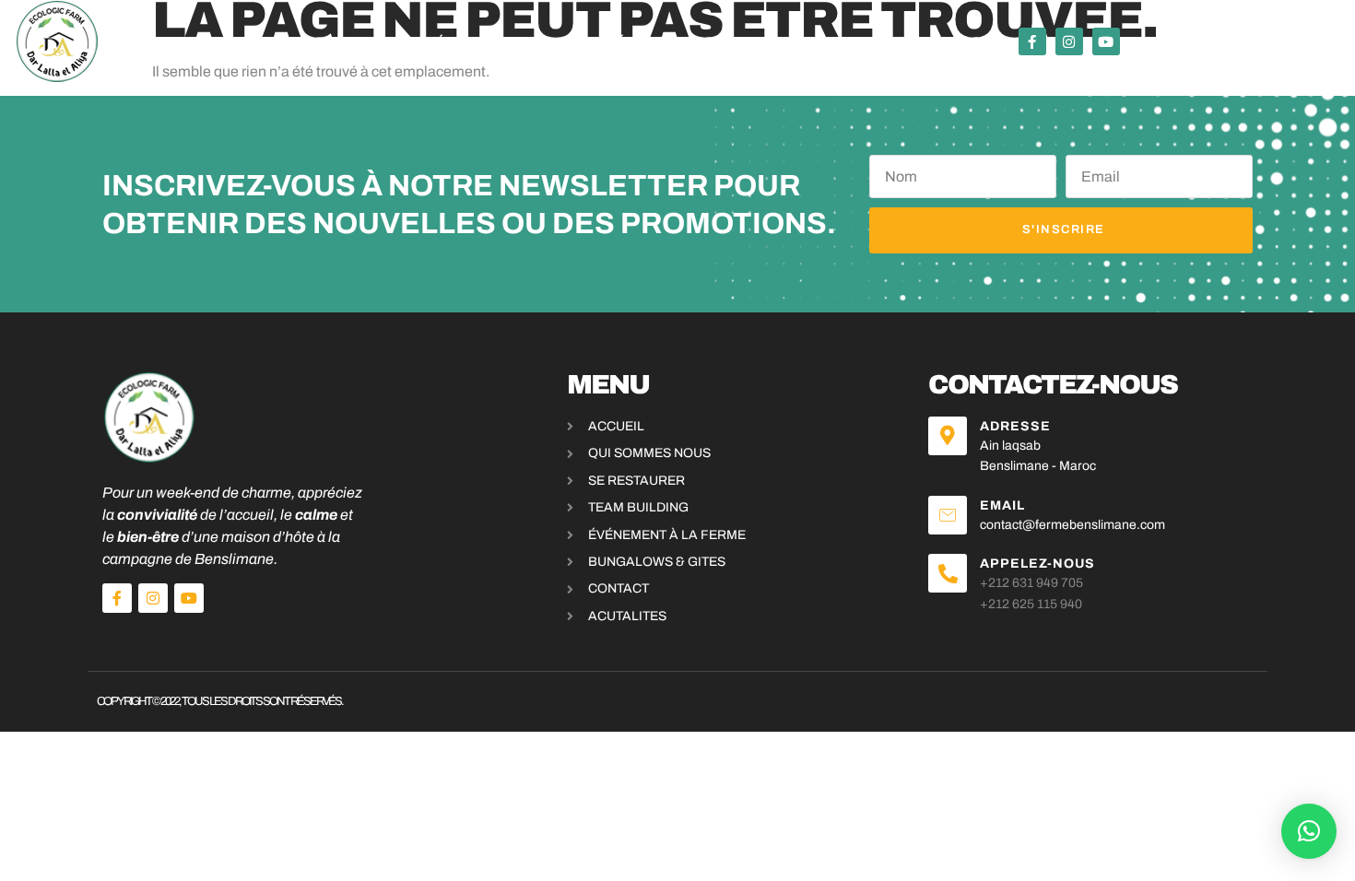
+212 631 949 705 (1031, 583)
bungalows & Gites (751, 42)
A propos (886, 42)
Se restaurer (362, 42)
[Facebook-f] (1032, 41)
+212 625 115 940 (1031, 604)
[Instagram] (1069, 41)
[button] (1309, 831)
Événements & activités (536, 42)
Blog (961, 42)
